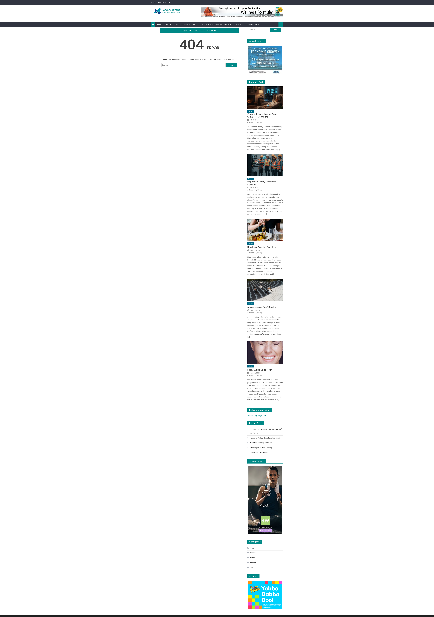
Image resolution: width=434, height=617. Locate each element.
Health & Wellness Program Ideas (216, 24)
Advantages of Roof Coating (261, 307)
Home (159, 24)
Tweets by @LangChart (256, 416)
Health (252, 558)
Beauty (252, 548)
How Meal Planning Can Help (261, 247)
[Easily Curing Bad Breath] (265, 352)
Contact (239, 24)
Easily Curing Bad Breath (259, 370)
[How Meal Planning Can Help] (265, 230)
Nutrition (253, 562)
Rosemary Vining (255, 122)
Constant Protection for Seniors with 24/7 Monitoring (263, 115)
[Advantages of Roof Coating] (265, 290)
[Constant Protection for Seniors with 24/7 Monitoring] (265, 97)
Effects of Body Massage (185, 24)
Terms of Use (252, 24)
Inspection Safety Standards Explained (261, 183)
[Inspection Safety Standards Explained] (265, 165)
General (251, 111)
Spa (251, 567)
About (168, 24)
